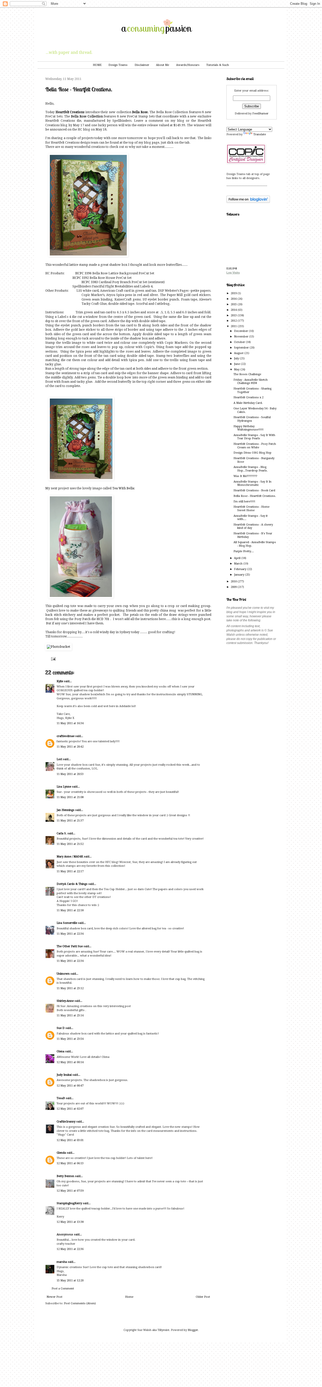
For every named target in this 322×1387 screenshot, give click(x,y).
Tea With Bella (123, 488)
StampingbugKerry (69, 1203)
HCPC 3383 (90, 282)
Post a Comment (63, 1288)
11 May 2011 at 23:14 (70, 1015)
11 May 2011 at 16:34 (70, 723)
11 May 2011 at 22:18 (70, 910)
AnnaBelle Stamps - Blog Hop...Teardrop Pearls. (250, 468)
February (240, 569)
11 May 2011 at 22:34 (70, 933)
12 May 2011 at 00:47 (70, 1085)
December (241, 331)
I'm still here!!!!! (244, 501)
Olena (60, 1051)
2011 (234, 326)
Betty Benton (65, 1176)
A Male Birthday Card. (248, 403)
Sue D (61, 1028)
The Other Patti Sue (70, 946)
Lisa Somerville (67, 923)
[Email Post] (53, 658)
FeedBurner (260, 113)
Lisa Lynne (64, 786)
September (242, 347)
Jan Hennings (65, 810)
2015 (234, 304)
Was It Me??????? (245, 476)
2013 (234, 315)
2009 (234, 587)
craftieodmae (65, 736)
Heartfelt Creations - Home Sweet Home (251, 508)
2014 (234, 310)
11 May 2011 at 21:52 (70, 844)
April (237, 558)
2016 (234, 298)
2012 (234, 320)
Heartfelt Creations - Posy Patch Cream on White (254, 445)
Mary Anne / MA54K (70, 856)
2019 (234, 293)
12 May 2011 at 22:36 (70, 1249)
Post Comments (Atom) (80, 1303)
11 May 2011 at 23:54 (70, 1039)
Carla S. (62, 833)
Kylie (60, 681)
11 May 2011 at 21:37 (70, 820)
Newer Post (54, 1296)
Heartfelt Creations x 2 (248, 397)
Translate (259, 134)
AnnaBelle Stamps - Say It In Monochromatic (252, 483)
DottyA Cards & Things (72, 884)
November (241, 336)
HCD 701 (103, 619)
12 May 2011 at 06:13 (70, 1163)
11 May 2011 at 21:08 (70, 797)
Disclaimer (142, 65)
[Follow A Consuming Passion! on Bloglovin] (248, 202)
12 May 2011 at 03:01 (70, 1140)
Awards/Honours (187, 65)
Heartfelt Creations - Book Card (254, 490)
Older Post (203, 1296)
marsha (62, 1262)
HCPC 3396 (83, 273)
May (237, 369)
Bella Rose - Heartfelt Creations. (254, 496)
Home (129, 1296)
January (239, 574)
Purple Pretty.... (243, 551)
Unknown (63, 973)
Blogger (193, 1330)
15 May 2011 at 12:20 (70, 1280)
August (239, 353)
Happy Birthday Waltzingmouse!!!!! (248, 428)
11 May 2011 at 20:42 (70, 746)
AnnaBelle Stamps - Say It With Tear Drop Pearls (254, 437)
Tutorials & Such (217, 65)
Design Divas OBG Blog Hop (252, 452)
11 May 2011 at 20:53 (70, 774)
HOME (97, 65)
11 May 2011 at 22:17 (70, 871)
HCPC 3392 (80, 278)
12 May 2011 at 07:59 (70, 1190)
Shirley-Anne (65, 1001)
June (237, 364)
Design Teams (118, 65)
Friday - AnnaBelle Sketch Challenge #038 (250, 381)
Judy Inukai (64, 1074)
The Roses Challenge (247, 374)
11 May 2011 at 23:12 (70, 988)
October (240, 342)
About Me (162, 65)
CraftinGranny (66, 1121)
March (238, 563)
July (237, 358)
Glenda (61, 1152)
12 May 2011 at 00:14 (70, 1062)
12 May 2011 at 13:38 (70, 1222)
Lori (59, 759)
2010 (234, 581)
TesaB (61, 1098)
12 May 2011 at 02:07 (70, 1108)
